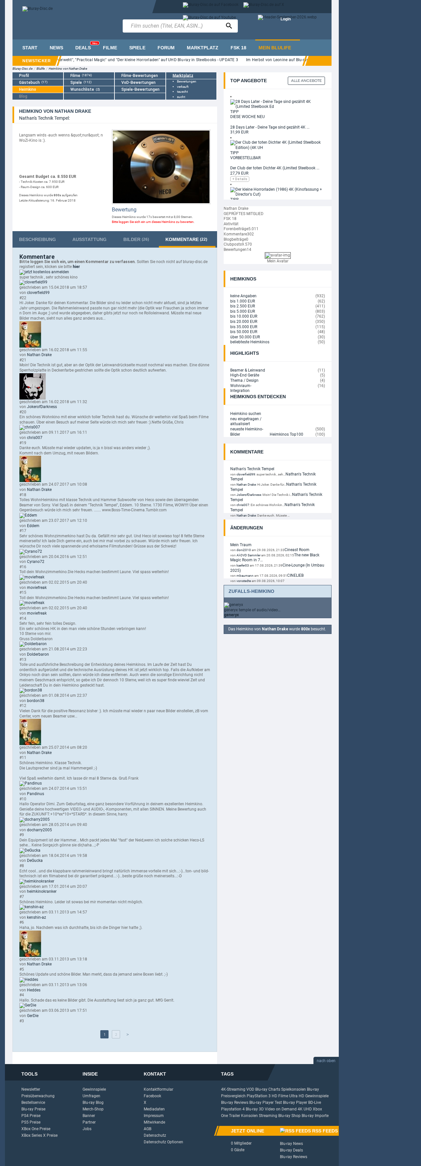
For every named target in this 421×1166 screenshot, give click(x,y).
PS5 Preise (30, 1122)
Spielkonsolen (293, 1089)
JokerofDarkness (42, 406)
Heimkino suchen (245, 413)
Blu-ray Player (295, 1102)
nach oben (326, 1060)
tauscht (182, 91)
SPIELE (137, 47)
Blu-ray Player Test (265, 1102)
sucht (181, 97)
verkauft (182, 86)
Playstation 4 (233, 1109)
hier (76, 266)
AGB (147, 1129)
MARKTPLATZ (202, 47)
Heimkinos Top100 (286, 434)
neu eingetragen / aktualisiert (245, 421)
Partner (89, 1122)
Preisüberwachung (38, 1096)
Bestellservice (33, 1102)
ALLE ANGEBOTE (306, 80)
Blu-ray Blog (93, 1102)
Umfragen (91, 1096)
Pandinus (35, 793)
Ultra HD (296, 1096)
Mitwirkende (154, 1122)
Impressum (154, 1115)
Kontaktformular (158, 1089)
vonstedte (243, 581)
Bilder (136, 239)
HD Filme (280, 1096)
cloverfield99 (38, 292)
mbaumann (245, 575)
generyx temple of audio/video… (252, 610)
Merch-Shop (93, 1109)
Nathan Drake (39, 354)
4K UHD (305, 1109)
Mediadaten (154, 1109)
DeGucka (35, 860)
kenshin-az (36, 917)
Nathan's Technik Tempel (252, 469)
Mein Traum (241, 545)
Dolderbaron (38, 654)
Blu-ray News (291, 1143)
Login (286, 19)
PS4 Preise (30, 1115)
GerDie (32, 1015)
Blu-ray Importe (315, 1115)
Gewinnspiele (94, 1089)
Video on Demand (281, 1109)
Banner (89, 1115)
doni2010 (243, 550)
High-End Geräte (244, 375)
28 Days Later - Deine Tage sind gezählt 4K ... (270, 127)
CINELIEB (295, 575)
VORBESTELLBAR (245, 158)
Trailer (234, 1115)
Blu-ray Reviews (234, 1102)
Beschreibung (37, 239)
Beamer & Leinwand (247, 370)
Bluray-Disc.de (22, 68)
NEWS (56, 47)
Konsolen (249, 1115)
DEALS (86, 45)
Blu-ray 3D (255, 1109)
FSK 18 (238, 47)
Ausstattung (89, 239)
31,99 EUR (239, 132)
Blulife (41, 68)
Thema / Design (244, 380)
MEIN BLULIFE (275, 47)
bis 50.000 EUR (243, 331)
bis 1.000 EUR (242, 301)
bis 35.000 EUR (243, 327)
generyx (231, 615)
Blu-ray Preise (33, 1109)
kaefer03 (242, 565)
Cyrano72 (35, 561)
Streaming (268, 1115)
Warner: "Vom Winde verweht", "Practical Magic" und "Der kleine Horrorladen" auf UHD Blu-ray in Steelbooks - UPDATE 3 (128, 60)
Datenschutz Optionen (163, 1142)
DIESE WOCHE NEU (247, 116)
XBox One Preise (35, 1129)
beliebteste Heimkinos (249, 342)
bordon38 (35, 700)
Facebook (152, 1096)
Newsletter (30, 1089)
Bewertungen (186, 81)
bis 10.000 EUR (243, 316)
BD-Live (314, 1102)
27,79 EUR (239, 173)
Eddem (33, 525)
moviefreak (37, 587)
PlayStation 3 (259, 1096)
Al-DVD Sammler (248, 555)
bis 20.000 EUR (243, 321)
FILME (110, 47)
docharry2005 (39, 830)
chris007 (34, 437)
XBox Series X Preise (39, 1135)
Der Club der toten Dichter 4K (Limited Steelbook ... (274, 168)
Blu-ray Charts (267, 1089)
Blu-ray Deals (291, 1150)
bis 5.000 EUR (242, 311)
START (29, 47)
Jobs (87, 1129)
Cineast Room (297, 549)
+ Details (239, 179)
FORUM (166, 47)
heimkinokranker (42, 891)
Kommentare (186, 239)
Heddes (33, 990)
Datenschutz (155, 1135)
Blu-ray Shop (289, 1115)
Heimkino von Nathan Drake (68, 68)
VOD (250, 1089)
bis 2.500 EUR (242, 306)
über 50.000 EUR (245, 337)
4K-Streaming (233, 1089)
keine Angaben (243, 296)
